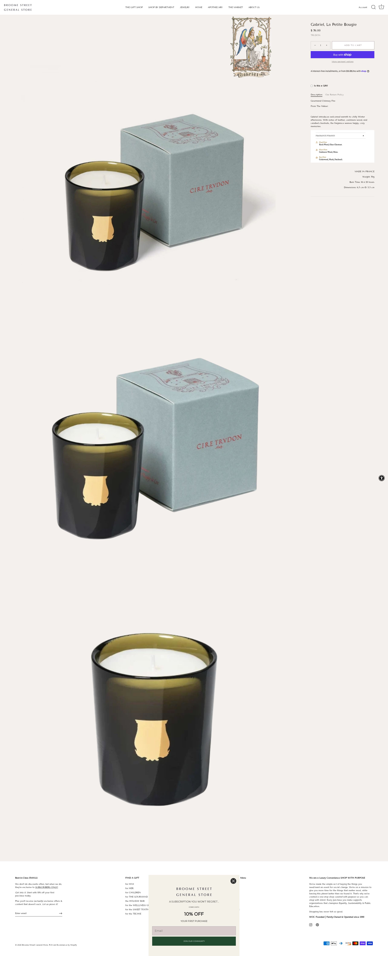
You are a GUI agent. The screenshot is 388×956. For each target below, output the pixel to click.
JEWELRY (185, 7)
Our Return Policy (334, 94)
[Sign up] (60, 913)
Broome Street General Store (35, 945)
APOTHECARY (215, 7)
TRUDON (315, 35)
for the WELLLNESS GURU (139, 905)
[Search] (373, 7)
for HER (129, 888)
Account (363, 7)
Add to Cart (353, 45)
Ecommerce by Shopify (67, 945)
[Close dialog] (233, 881)
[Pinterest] (317, 924)
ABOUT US (254, 7)
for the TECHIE (133, 913)
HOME (198, 7)
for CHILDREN (133, 892)
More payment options (342, 61)
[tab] (318, 94)
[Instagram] (310, 924)
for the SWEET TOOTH (137, 909)
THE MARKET (235, 7)
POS (51, 945)
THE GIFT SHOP (134, 7)
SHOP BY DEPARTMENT (161, 7)
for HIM (129, 884)
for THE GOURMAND (136, 897)
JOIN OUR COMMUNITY (194, 941)
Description (316, 94)
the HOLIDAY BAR (135, 901)
